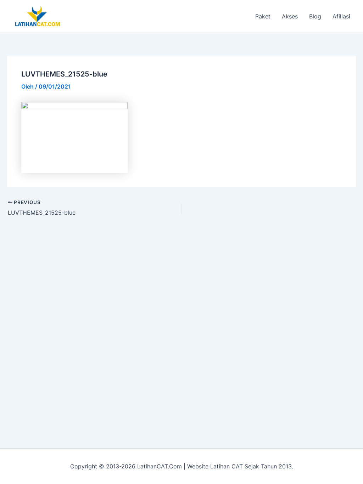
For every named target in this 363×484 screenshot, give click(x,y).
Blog (315, 16)
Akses (290, 16)
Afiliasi (341, 16)
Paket (262, 16)
